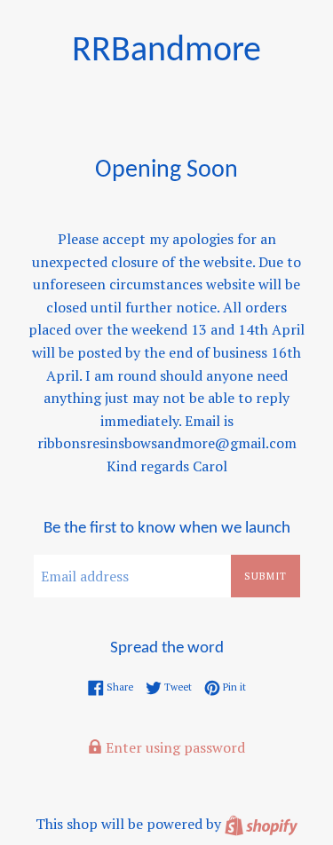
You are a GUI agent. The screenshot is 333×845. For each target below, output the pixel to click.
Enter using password (173, 747)
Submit (265, 576)
